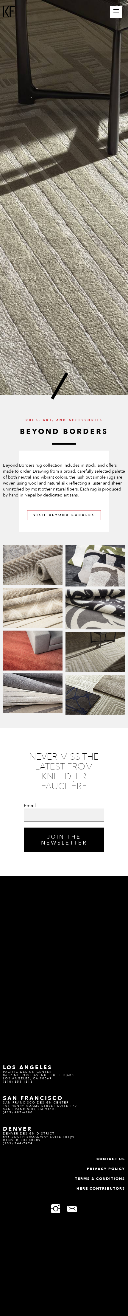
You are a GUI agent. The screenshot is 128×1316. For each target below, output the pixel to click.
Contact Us (110, 1159)
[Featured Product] (33, 565)
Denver (17, 1128)
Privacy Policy (106, 1168)
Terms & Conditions (100, 1178)
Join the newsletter (64, 840)
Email (30, 805)
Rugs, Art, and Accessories (64, 420)
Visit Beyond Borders (64, 515)
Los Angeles (27, 1067)
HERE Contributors (101, 1188)
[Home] (9, 12)
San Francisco (33, 1098)
